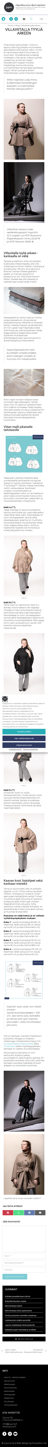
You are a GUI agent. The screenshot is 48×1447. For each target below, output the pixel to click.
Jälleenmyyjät (9, 1384)
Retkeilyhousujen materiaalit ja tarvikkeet (20, 1330)
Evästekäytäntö (15, 749)
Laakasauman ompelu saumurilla (17, 1320)
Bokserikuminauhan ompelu (15, 1301)
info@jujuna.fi (9, 1424)
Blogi (17, 25)
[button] (24, 19)
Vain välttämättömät (24, 738)
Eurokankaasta (11, 1044)
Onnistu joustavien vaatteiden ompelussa (20, 1315)
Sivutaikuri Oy (39, 1443)
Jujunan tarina (9, 1381)
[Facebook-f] (11, 19)
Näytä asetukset (24, 745)
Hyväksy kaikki (24, 731)
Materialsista (26, 1044)
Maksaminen (9, 1398)
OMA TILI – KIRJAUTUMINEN (14, 1377)
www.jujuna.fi (9, 1426)
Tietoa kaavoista (10, 1388)
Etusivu (11, 25)
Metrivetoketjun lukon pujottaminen (18, 1311)
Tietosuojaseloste (30, 749)
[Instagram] (16, 19)
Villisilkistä (9, 1046)
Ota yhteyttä (9, 1401)
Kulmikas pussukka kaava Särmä (17, 1296)
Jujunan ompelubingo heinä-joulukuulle (20, 1325)
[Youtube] (15, 1434)
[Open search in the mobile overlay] (31, 19)
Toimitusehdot (9, 1395)
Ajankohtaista (9, 1391)
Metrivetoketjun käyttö (13, 1306)
